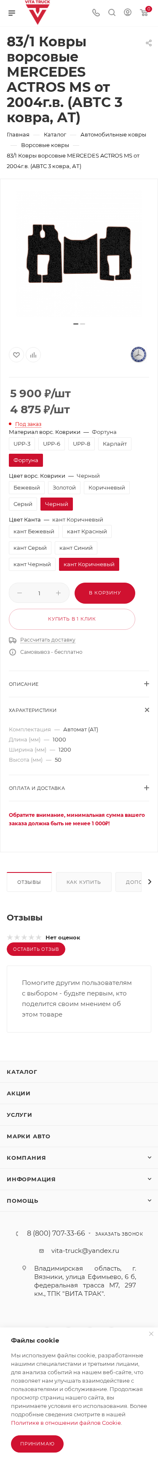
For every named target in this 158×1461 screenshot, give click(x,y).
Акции (19, 1093)
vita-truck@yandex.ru (85, 1251)
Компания (26, 1157)
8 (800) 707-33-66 (56, 1233)
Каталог (22, 1071)
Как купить (84, 882)
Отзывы (29, 882)
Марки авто (29, 1136)
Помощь (22, 1200)
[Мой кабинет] (127, 13)
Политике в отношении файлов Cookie (66, 1422)
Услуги (19, 1114)
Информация (31, 1179)
